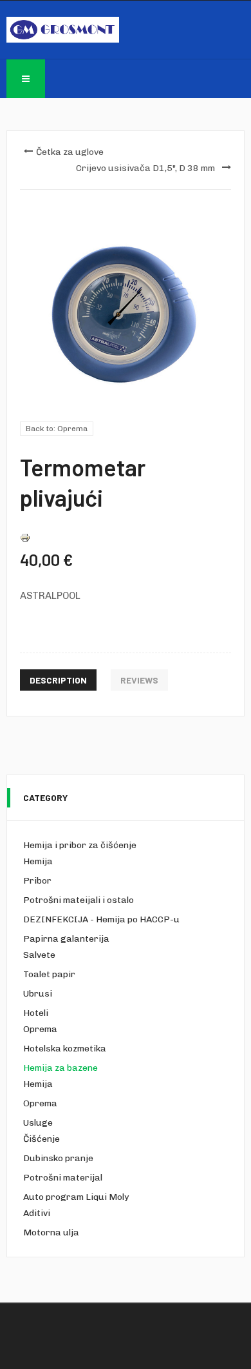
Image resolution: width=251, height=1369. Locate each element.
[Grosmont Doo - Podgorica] (62, 30)
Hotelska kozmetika (64, 1048)
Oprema (40, 1029)
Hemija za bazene (60, 1067)
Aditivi (36, 1213)
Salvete (39, 954)
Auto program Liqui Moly (76, 1197)
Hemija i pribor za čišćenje (79, 845)
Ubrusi (37, 993)
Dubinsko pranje (58, 1158)
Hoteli (35, 1013)
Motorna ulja (51, 1232)
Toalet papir (49, 974)
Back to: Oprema (57, 428)
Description (58, 679)
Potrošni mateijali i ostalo (78, 900)
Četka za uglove (70, 152)
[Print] (25, 537)
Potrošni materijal (62, 1177)
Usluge (38, 1122)
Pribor (37, 880)
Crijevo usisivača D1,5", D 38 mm (145, 168)
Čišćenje (41, 1138)
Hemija (38, 861)
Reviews (139, 679)
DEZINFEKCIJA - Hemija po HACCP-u (101, 919)
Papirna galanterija (66, 938)
